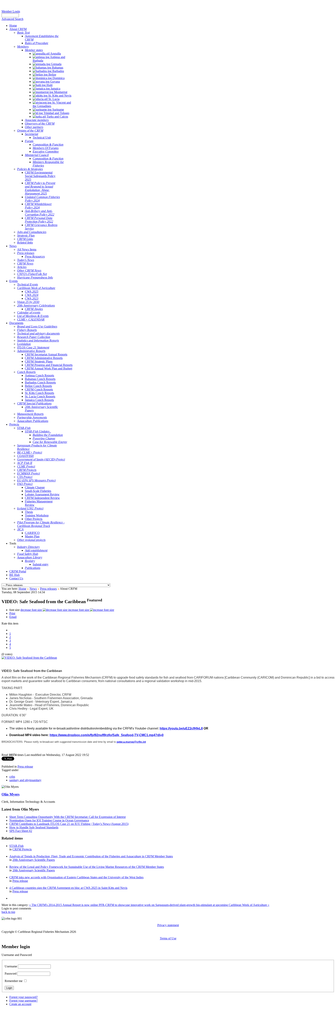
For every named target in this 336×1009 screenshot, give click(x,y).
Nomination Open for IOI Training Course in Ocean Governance (49, 820)
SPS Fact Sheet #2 (20, 831)
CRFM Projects (22, 849)
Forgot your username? (23, 1000)
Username (11, 966)
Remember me (14, 981)
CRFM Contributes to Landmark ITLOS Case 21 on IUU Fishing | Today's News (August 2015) (69, 824)
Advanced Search (12, 19)
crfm (12, 776)
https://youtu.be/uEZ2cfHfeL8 (181, 728)
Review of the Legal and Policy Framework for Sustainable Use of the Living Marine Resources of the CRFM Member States (86, 866)
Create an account (20, 1004)
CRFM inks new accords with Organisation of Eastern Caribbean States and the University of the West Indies (76, 877)
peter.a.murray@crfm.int (131, 741)
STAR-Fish (16, 845)
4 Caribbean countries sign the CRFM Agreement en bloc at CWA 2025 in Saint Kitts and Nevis (68, 887)
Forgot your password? (23, 997)
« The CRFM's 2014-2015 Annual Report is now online (64, 905)
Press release (25, 766)
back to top (8, 912)
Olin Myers (10, 794)
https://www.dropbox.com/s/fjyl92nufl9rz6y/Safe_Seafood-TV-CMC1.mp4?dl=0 (107, 735)
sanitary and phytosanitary (25, 780)
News (33, 588)
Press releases (48, 588)
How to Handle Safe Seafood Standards (33, 827)
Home (22, 588)
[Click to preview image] (29, 657)
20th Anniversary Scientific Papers (33, 859)
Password (11, 973)
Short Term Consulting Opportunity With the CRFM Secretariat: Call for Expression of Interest (67, 817)
